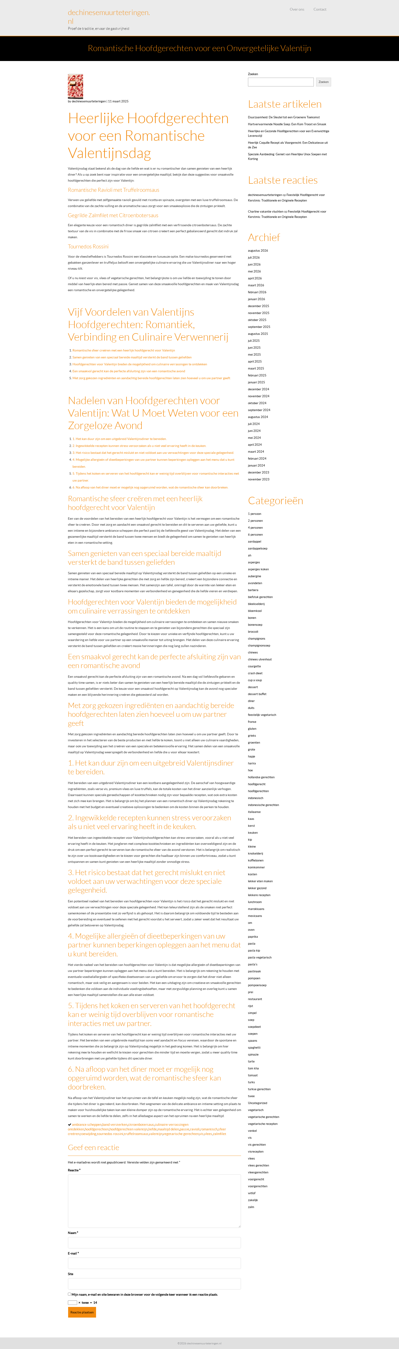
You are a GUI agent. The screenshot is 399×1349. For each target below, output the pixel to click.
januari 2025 (256, 382)
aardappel (254, 541)
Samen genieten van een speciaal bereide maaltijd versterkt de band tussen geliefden (132, 357)
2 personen (255, 520)
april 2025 (255, 361)
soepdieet (254, 1027)
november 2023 (258, 479)
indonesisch (255, 798)
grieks (252, 735)
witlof (251, 1193)
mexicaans (255, 916)
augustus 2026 (258, 250)
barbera (253, 590)
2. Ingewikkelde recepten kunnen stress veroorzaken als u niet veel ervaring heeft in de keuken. (139, 446)
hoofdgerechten (97, 1129)
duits (251, 708)
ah (249, 555)
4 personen (255, 527)
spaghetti (254, 1047)
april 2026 (255, 278)
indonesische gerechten (263, 805)
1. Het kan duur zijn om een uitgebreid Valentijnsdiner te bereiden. (120, 439)
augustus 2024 (258, 417)
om (250, 923)
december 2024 (258, 389)
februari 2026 (257, 292)
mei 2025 (254, 354)
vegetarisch (255, 1110)
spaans (252, 1040)
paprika (253, 936)
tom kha (253, 1068)
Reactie (74, 1170)
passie (184, 1129)
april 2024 (255, 444)
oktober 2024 (257, 403)
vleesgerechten (258, 1172)
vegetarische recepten (263, 1124)
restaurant (255, 999)
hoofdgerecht (257, 784)
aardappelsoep (257, 548)
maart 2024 (256, 451)
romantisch (209, 1129)
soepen (252, 1033)
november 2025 (258, 313)
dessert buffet (257, 694)
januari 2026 (256, 299)
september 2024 (259, 410)
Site (70, 1274)
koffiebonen (255, 860)
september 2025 (259, 327)
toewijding (88, 1134)
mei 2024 (254, 437)
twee (251, 1096)
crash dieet (255, 673)
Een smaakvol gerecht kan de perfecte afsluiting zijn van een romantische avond (129, 371)
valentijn (155, 1134)
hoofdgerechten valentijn (128, 1129)
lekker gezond (257, 888)
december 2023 (258, 472)
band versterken (114, 1124)
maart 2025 (256, 368)
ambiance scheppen (87, 1124)
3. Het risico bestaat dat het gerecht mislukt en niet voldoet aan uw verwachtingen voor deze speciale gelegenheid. (153, 453)
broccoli (253, 631)
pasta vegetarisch (260, 957)
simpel (252, 1013)
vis (201, 1134)
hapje (251, 756)
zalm (251, 1207)
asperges (254, 562)
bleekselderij (256, 604)
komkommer (256, 867)
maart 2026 (256, 285)
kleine (252, 846)
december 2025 (258, 306)
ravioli (195, 1129)
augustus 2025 (258, 334)
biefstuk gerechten (260, 597)
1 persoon (254, 514)
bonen (252, 618)
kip (250, 839)
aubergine (254, 576)
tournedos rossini (110, 1134)
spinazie (253, 1054)
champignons (256, 638)
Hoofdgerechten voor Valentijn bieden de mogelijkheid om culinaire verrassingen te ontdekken (140, 364)
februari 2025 (257, 375)
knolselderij (255, 853)
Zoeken (253, 74)
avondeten (255, 583)
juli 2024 (254, 424)
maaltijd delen (168, 1129)
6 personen (255, 534)
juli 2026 (254, 257)
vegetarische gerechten (181, 1134)
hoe (250, 770)
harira (252, 763)
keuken (253, 832)
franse (252, 721)
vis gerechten (257, 1144)
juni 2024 (254, 431)
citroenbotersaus (141, 1124)
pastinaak (254, 971)
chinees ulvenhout (260, 659)
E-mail (73, 1253)
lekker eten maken (260, 881)
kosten (252, 874)
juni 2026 (254, 264)
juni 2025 (254, 347)
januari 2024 (256, 465)
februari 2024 (257, 458)
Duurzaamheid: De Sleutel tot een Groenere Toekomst (284, 117)
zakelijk (253, 1200)
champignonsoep (259, 645)
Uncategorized (257, 1103)
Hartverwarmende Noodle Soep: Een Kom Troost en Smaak (287, 124)
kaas (251, 819)
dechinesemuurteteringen (265, 195)
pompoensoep (257, 985)
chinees (253, 652)
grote (251, 749)
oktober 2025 (257, 320)
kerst (251, 825)
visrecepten (255, 1151)
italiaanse (254, 812)
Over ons (297, 9)
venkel (252, 1130)
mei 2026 (254, 271)
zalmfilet (219, 1134)
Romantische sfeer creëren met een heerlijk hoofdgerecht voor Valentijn (124, 350)
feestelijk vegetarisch (262, 715)
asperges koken (258, 569)
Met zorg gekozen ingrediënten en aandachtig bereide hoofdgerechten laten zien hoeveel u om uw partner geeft (151, 378)
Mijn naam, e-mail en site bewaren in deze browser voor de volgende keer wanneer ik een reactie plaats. (145, 1294)
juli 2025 (254, 340)
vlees (208, 1134)
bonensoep (255, 624)
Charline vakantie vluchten (265, 211)
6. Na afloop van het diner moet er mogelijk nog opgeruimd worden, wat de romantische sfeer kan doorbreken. (150, 487)
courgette (254, 666)
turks (251, 1082)
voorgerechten (257, 1186)
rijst (250, 1006)
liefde (152, 1129)
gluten (252, 728)
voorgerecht (256, 1179)
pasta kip (254, 950)
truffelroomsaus (136, 1134)
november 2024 (258, 396)
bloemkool (255, 611)
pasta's (252, 964)
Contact (320, 9)
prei (250, 992)
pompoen (254, 978)
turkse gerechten (259, 1089)
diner (251, 701)
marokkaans (256, 909)
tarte (251, 1061)
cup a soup (255, 680)
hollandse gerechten (261, 777)
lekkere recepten (259, 895)
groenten (254, 742)
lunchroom (255, 902)
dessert (253, 687)
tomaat (253, 1075)
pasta (251, 943)
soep (251, 1020)
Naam (73, 1233)
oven (251, 929)
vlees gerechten (258, 1165)
